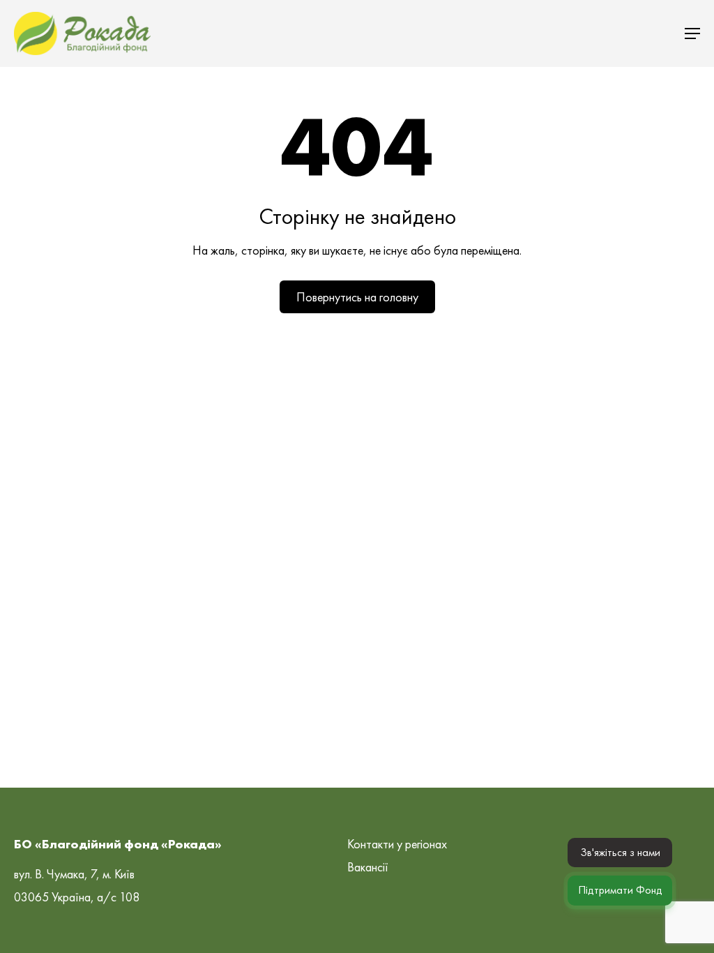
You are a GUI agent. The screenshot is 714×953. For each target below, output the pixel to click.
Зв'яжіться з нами (620, 852)
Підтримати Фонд (620, 890)
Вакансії (367, 867)
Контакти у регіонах (397, 844)
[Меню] (692, 33)
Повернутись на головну (357, 297)
